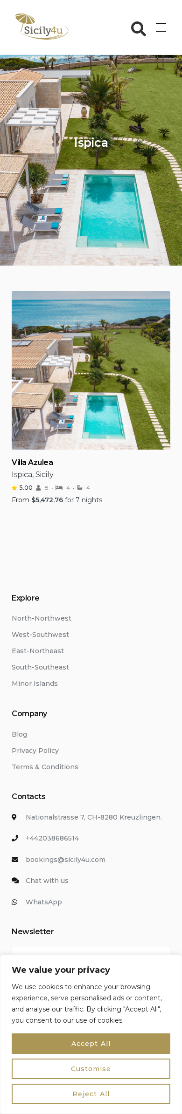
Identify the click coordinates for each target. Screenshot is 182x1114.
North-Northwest (41, 618)
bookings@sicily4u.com (65, 859)
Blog (19, 734)
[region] (91, 1034)
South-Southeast (40, 667)
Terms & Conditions (45, 767)
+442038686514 (52, 838)
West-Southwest (40, 634)
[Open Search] (139, 29)
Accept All (91, 1043)
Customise (91, 1069)
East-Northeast (38, 651)
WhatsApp (44, 902)
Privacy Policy (35, 750)
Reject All (91, 1094)
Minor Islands (35, 683)
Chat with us (47, 880)
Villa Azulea (32, 462)
